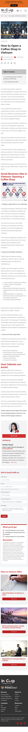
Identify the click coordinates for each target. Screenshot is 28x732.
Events (16, 698)
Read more (14, 462)
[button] (19, 10)
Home (2, 16)
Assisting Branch (5, 499)
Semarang (3, 707)
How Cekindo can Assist (11, 81)
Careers (17, 700)
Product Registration (6, 696)
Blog (6, 16)
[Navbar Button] (25, 10)
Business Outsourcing (6, 698)
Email (2, 483)
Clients (16, 694)
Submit (4, 516)
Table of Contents (9, 72)
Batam (2, 711)
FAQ (16, 709)
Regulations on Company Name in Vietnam (13, 659)
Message (3, 505)
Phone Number (5, 492)
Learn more (14, 5)
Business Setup (5, 694)
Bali (2, 705)
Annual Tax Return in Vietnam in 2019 (13, 594)
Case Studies (18, 711)
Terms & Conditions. (16, 719)
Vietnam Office (4, 41)
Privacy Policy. (8, 719)
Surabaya (3, 709)
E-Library (17, 705)
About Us (17, 696)
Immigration (4, 700)
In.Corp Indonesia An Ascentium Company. (11, 718)
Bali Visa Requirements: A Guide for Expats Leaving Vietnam (13, 626)
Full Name (4, 477)
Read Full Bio (14, 436)
